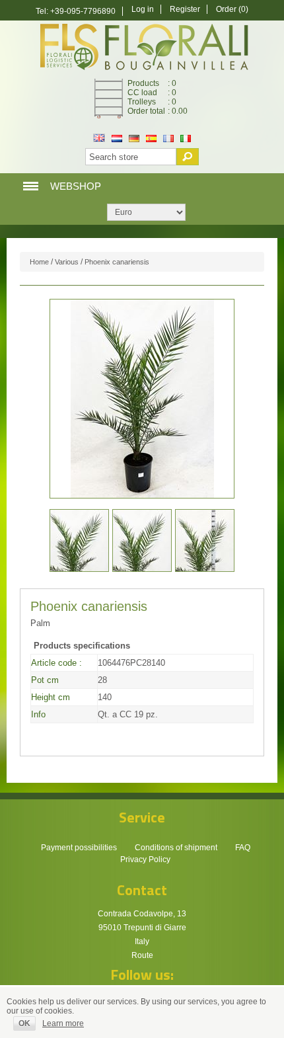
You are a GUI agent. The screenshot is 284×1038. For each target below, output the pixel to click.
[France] (168, 139)
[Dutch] (117, 139)
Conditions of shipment (176, 847)
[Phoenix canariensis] (79, 540)
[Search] (187, 156)
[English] (99, 139)
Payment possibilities (79, 847)
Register (185, 9)
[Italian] (185, 139)
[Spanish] (151, 139)
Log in (142, 9)
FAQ (242, 847)
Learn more (63, 1023)
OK (24, 1023)
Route (142, 955)
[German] (134, 139)
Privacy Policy (145, 859)
